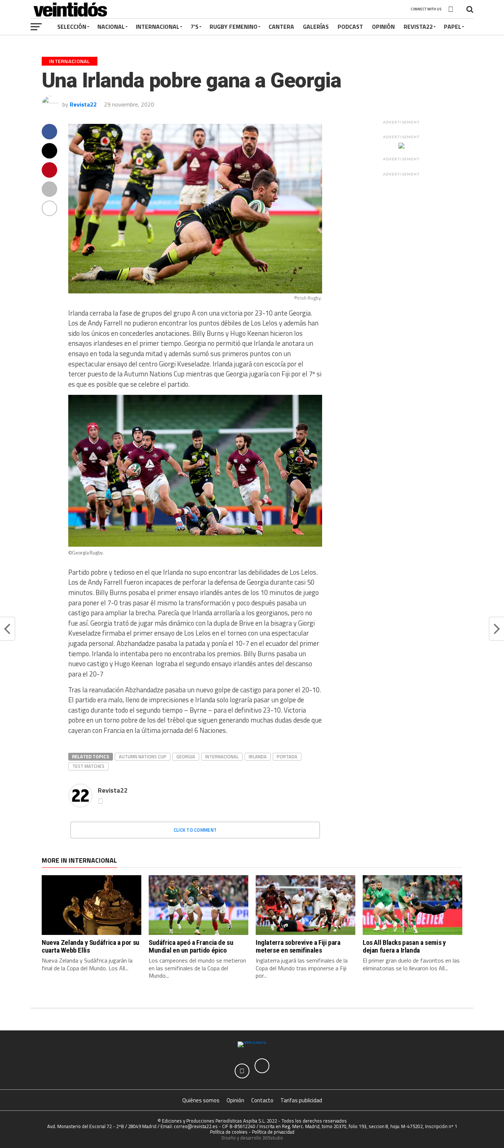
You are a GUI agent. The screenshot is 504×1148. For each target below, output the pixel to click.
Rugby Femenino (234, 26)
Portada (287, 756)
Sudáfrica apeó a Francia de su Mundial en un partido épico (191, 946)
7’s (194, 26)
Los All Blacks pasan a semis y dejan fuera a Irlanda (404, 946)
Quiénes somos (201, 1100)
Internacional (157, 26)
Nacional (111, 26)
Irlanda (258, 756)
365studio (272, 1137)
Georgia (185, 756)
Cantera (281, 26)
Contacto (262, 1100)
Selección (71, 26)
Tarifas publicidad (301, 1100)
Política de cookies (229, 1131)
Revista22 (418, 26)
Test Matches (88, 766)
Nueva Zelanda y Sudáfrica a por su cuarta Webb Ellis (90, 946)
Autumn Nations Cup (142, 756)
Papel (452, 26)
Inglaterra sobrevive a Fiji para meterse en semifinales (298, 946)
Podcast (350, 26)
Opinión (383, 26)
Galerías (316, 26)
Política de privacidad (273, 1131)
